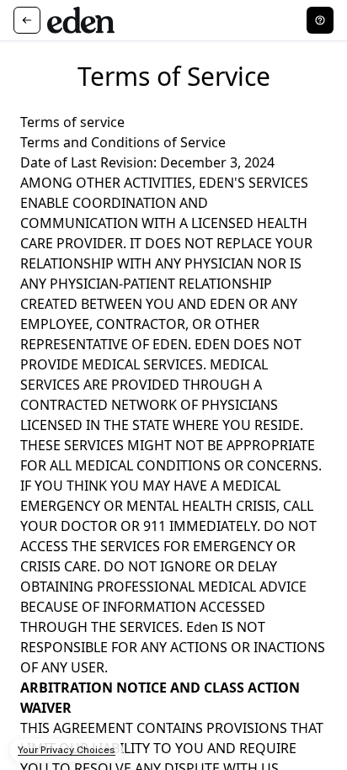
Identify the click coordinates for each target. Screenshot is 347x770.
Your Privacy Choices (66, 750)
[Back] (26, 20)
